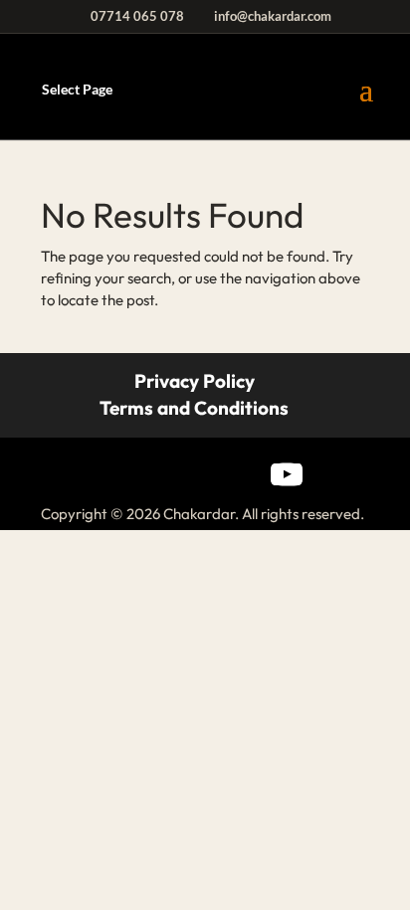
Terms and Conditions (194, 408)
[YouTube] (287, 474)
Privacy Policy (194, 381)
